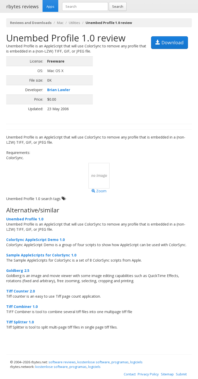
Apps (50, 6)
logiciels (136, 362)
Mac (60, 22)
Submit (181, 374)
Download (172, 42)
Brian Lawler (58, 89)
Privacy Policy (148, 374)
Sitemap (167, 374)
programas (120, 362)
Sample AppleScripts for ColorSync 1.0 (41, 255)
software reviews (62, 362)
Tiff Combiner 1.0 (22, 306)
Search (117, 6)
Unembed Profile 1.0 (24, 219)
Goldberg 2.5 (17, 270)
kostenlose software (93, 362)
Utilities (74, 22)
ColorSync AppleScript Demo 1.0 (35, 239)
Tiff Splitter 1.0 (20, 322)
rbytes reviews (22, 6)
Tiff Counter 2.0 (20, 291)
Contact (130, 374)
